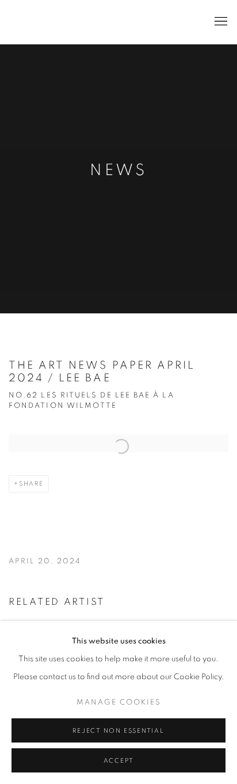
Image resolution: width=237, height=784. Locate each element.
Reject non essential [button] (118, 731)
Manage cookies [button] (119, 702)
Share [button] (31, 483)
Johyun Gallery (66, 22)
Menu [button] (219, 22)
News (118, 170)
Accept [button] (119, 761)
